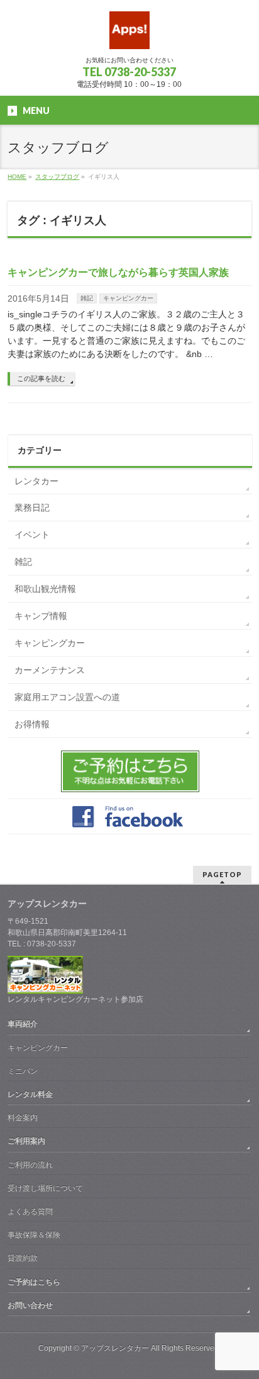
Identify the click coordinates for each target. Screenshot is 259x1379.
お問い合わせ (30, 1305)
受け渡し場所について (45, 1188)
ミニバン (23, 1071)
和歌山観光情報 (45, 589)
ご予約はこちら (34, 1282)
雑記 (86, 298)
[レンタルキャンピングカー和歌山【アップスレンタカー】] (129, 34)
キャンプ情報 (40, 616)
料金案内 (23, 1117)
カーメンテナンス (49, 670)
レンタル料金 (30, 1094)
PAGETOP (222, 874)
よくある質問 (30, 1211)
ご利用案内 (26, 1141)
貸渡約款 (23, 1258)
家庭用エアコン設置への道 (67, 697)
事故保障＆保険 (34, 1234)
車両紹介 (23, 1023)
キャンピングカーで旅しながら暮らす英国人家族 (118, 272)
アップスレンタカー (115, 1348)
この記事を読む (41, 378)
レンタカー (36, 481)
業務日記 (32, 507)
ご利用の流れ (30, 1165)
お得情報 (32, 724)
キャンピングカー (128, 298)
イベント (32, 535)
